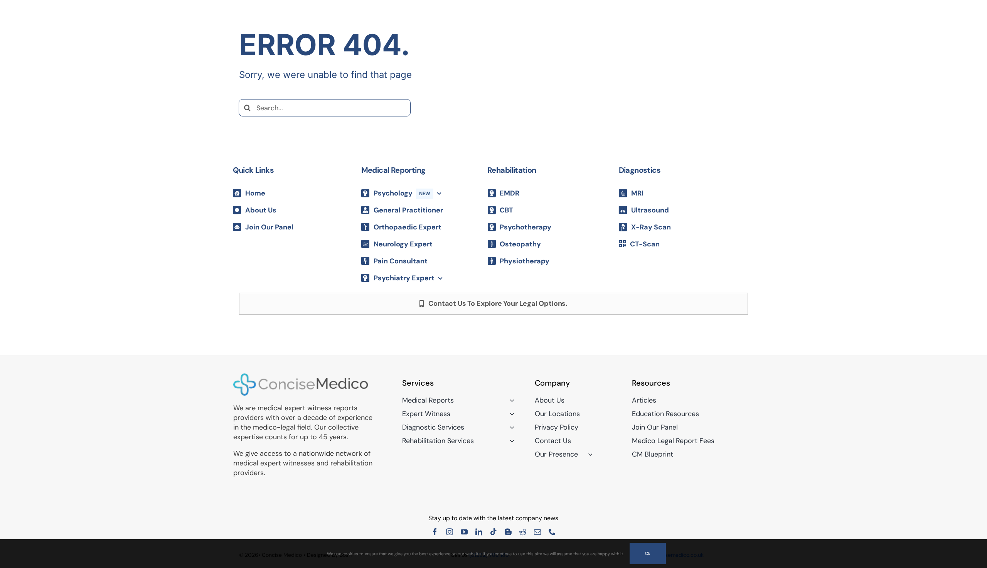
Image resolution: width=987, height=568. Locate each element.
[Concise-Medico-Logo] (300, 376)
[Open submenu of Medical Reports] (510, 400)
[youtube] (464, 531)
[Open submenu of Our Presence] (588, 454)
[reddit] (522, 531)
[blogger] (508, 531)
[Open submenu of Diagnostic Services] (510, 427)
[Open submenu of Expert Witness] (510, 413)
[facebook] (434, 531)
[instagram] (449, 531)
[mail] (537, 531)
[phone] (552, 531)
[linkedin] (478, 531)
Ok (648, 553)
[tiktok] (493, 531)
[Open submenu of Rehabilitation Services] (510, 440)
